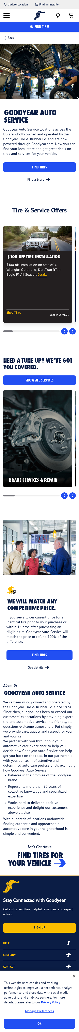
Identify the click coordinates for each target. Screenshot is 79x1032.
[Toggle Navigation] (6, 15)
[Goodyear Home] (39, 15)
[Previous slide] (64, 331)
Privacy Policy (50, 1002)
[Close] (74, 976)
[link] (37, 438)
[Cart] (71, 15)
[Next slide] (72, 331)
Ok (39, 1023)
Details (42, 274)
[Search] (58, 15)
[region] (39, 1001)
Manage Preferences (39, 1011)
